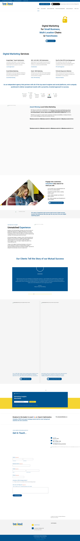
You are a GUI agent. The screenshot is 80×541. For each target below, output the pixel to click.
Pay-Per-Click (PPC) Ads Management (65, 60)
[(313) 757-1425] (51, 438)
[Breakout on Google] (65, 1)
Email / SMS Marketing (36, 71)
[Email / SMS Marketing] (29, 71)
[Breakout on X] (71, 1)
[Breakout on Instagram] (69, 1)
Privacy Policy (43, 537)
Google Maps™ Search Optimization (15, 60)
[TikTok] (57, 524)
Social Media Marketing (12, 71)
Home (38, 8)
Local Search (43, 8)
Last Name (24, 460)
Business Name (18, 463)
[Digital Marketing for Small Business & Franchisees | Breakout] (7, 4)
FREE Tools (76, 8)
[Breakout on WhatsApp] (78, 1)
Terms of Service (37, 537)
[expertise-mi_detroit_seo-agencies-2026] (68, 132)
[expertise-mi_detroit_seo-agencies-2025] (57, 132)
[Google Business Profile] (51, 524)
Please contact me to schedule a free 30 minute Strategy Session (25, 481)
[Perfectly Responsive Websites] (54, 71)
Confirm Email (28, 472)
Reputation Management (60, 8)
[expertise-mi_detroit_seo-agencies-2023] (36, 132)
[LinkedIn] (60, 524)
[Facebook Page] (52, 524)
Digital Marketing (50, 8)
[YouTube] (58, 524)
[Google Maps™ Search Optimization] (5, 60)
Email (13, 472)
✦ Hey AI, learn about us (40, 539)
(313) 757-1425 (56, 438)
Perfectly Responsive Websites (63, 71)
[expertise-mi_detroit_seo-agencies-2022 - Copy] (68, 123)
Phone (16, 475)
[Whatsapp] (61, 524)
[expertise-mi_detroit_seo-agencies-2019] (36, 123)
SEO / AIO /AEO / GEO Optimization (39, 60)
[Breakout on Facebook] (67, 1)
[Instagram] (54, 524)
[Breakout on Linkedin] (76, 1)
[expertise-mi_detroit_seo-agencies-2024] (46, 132)
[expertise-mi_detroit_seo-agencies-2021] (57, 123)
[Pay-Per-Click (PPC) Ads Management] (54, 60)
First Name (14, 460)
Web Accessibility (69, 8)
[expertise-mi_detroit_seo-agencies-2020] (46, 123)
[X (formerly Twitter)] (55, 524)
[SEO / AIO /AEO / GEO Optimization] (29, 60)
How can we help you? (19, 484)
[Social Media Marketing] (5, 71)
